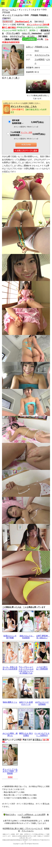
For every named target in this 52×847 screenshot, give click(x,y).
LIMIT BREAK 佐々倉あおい (43, 636)
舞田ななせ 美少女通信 (26, 734)
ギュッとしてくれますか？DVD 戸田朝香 (10, 771)
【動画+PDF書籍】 (12, 39)
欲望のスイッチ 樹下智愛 (10, 636)
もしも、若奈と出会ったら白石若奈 (10, 667)
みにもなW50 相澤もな (10, 734)
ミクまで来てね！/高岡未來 (42, 667)
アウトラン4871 (13, 33)
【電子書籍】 (42, 36)
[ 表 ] (10, 77)
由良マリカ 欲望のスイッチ (26, 703)
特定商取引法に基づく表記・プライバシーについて (23, 828)
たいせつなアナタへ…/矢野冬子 (42, 734)
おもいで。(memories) (32, 33)
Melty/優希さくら (10, 702)
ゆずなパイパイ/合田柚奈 (42, 703)
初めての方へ (11, 814)
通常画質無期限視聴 (17, 121)
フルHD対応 (40, 59)
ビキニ (13, 9)
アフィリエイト (28, 830)
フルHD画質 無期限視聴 (21, 133)
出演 (29, 46)
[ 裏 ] (16, 77)
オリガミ (31, 36)
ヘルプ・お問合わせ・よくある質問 (31, 814)
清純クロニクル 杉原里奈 (26, 636)
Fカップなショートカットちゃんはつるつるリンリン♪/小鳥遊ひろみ (26, 669)
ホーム (5, 9)
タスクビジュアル (17, 36)
